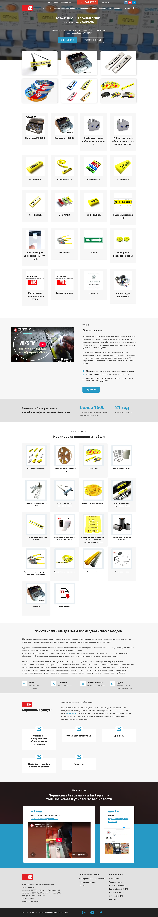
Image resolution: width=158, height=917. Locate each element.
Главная (37, 8)
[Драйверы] (119, 735)
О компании (114, 879)
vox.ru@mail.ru (106, 2)
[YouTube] (130, 2)
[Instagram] (126, 2)
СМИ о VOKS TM (116, 896)
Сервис (82, 885)
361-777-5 (87, 2)
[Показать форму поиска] (134, 8)
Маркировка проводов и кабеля (92, 879)
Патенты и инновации (117, 885)
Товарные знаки (115, 882)
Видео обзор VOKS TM (118, 889)
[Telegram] (134, 2)
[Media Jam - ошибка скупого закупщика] (39, 765)
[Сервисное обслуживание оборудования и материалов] (39, 739)
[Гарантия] (79, 764)
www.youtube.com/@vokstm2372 (44, 819)
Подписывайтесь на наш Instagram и (79, 795)
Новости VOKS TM (116, 892)
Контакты (126, 8)
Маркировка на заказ (88, 8)
